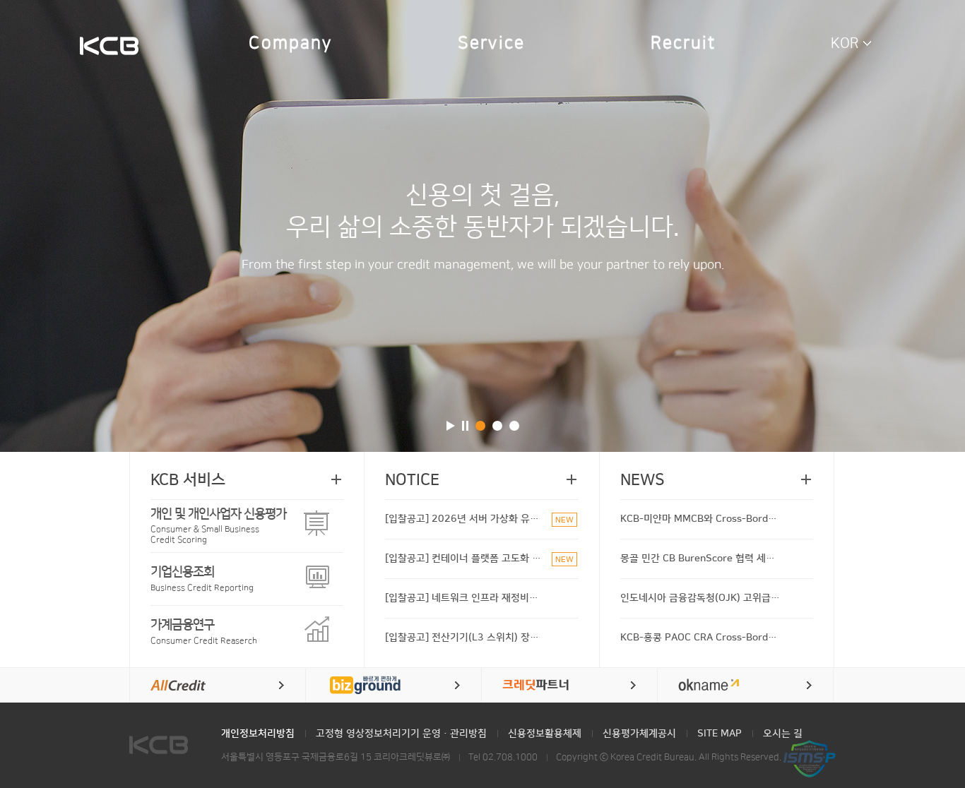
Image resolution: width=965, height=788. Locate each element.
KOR (845, 43)
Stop (465, 426)
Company (290, 43)
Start (450, 426)
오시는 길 (783, 734)
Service (491, 43)
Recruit (683, 43)
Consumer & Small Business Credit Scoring (218, 525)
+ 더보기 (336, 479)
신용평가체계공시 (639, 734)
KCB (109, 47)
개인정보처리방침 (258, 734)
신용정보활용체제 (544, 734)
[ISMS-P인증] (809, 758)
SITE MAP (719, 734)
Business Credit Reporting (202, 578)
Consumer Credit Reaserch (203, 631)
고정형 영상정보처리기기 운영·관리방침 (401, 734)
